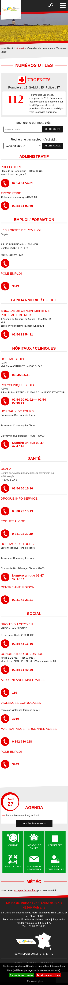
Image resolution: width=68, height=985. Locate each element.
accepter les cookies (25, 890)
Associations (13, 866)
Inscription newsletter (34, 868)
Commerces (55, 845)
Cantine (13, 845)
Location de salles (34, 847)
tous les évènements (34, 823)
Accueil (20, 48)
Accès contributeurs (55, 868)
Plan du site (47, 962)
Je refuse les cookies (48, 975)
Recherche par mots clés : (34, 122)
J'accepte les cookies (21, 975)
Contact (31, 962)
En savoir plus (35, 981)
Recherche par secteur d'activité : (34, 139)
